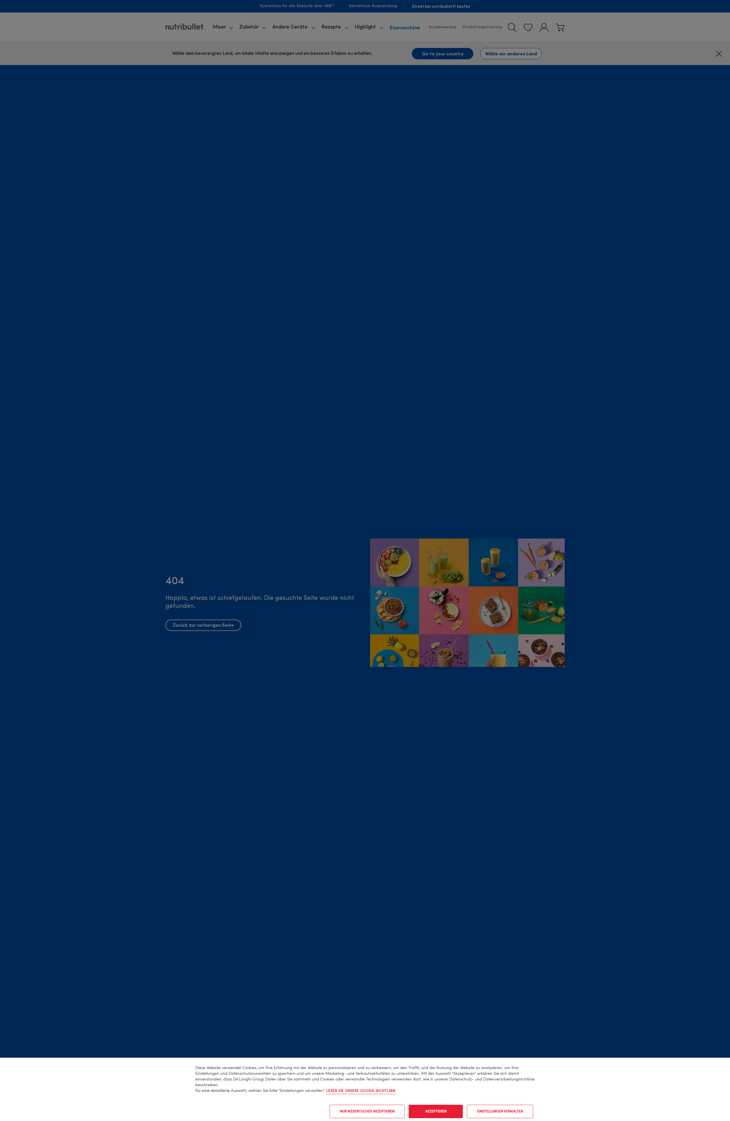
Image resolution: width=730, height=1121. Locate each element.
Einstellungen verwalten (500, 1111)
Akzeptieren (436, 1111)
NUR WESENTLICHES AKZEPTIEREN (367, 1111)
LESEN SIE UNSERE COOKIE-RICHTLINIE (361, 1091)
